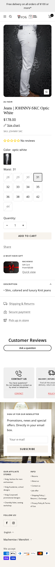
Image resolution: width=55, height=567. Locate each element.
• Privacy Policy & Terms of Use (40, 505)
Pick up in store (19, 320)
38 (18, 197)
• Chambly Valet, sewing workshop (13, 504)
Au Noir (8, 101)
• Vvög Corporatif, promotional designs (12, 496)
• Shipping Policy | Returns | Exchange (39, 497)
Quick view (29, 272)
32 (8, 187)
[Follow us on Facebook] (7, 523)
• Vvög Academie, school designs (13, 488)
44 (8, 206)
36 (8, 197)
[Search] (10, 16)
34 (27, 187)
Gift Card (26, 265)
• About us (35, 481)
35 (37, 187)
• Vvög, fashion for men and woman (13, 480)
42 (37, 197)
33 (18, 187)
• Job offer (35, 490)
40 (27, 197)
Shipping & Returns (21, 304)
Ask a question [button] (27, 348)
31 (37, 177)
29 (18, 177)
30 (27, 177)
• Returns (34, 476)
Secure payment (19, 312)
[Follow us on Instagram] (13, 523)
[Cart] (49, 16)
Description (10, 284)
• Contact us (35, 486)
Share (7, 247)
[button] (12, 141)
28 (8, 177)
